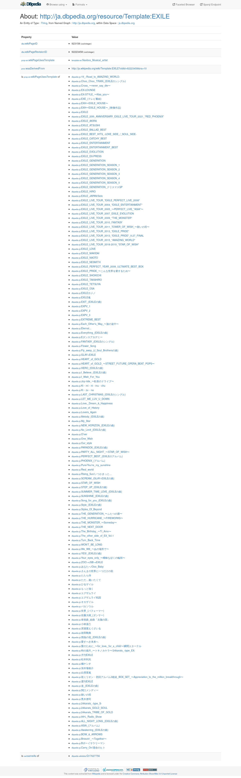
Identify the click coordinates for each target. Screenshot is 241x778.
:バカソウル (83, 606)
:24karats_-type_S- (87, 703)
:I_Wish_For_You (86, 376)
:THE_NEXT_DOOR (87, 527)
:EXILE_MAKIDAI (85, 253)
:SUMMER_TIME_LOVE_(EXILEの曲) (97, 491)
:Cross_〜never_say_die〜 (91, 85)
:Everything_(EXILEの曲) (90, 332)
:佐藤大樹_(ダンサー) (88, 615)
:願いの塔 (81, 694)
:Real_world (83, 469)
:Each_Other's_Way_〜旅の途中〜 (95, 324)
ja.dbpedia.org (127, 23)
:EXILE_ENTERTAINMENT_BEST (95, 147)
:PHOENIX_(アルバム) (88, 460)
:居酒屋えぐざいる (86, 628)
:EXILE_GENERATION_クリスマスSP (97, 187)
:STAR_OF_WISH (86, 482)
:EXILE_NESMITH (86, 262)
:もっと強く (83, 588)
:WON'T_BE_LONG (87, 544)
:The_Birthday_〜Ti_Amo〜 (91, 531)
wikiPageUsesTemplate (38, 60)
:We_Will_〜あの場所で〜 (90, 549)
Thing (44, 23)
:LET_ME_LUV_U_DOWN (90, 399)
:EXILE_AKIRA (84, 121)
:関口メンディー (85, 690)
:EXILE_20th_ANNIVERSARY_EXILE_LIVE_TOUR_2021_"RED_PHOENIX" (118, 116)
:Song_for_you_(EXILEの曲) (92, 500)
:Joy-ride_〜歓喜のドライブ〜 (93, 381)
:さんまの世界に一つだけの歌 (92, 571)
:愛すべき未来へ (85, 641)
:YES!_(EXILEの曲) (87, 553)
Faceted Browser (185, 4)
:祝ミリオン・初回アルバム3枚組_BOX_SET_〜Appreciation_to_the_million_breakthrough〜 (127, 677)
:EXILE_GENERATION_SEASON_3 (96, 173)
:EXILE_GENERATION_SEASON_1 (96, 165)
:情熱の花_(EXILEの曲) (89, 637)
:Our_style (82, 443)
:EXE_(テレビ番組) (86, 98)
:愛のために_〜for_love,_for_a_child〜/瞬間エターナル (106, 646)
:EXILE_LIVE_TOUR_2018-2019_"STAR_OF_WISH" (105, 244)
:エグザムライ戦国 (86, 597)
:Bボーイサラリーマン (88, 743)
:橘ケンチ (81, 663)
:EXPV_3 (81, 315)
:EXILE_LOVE (84, 249)
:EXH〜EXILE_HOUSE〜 (90, 103)
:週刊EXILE (82, 681)
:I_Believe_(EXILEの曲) (89, 372)
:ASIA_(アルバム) (86, 725)
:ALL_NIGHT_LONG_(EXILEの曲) (95, 721)
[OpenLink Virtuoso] (91, 769)
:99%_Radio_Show (87, 716)
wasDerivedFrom (33, 68)
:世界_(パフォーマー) (88, 610)
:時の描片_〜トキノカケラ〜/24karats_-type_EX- (103, 650)
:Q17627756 (86, 756)
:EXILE (80, 112)
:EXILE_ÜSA (83, 288)
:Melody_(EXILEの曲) (88, 416)
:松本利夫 (81, 659)
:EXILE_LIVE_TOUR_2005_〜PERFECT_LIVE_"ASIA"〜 (107, 209)
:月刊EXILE (82, 655)
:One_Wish (82, 438)
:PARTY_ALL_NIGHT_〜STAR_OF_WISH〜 (100, 452)
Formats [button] (80, 4)
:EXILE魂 (81, 297)
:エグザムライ (84, 593)
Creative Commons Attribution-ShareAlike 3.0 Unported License (150, 773)
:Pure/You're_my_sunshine (91, 465)
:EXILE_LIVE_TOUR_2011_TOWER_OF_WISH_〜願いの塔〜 (110, 226)
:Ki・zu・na (83, 390)
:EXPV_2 (81, 310)
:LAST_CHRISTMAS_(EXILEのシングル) (99, 394)
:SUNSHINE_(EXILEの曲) (90, 496)
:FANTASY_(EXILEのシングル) (93, 341)
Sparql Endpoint (212, 4)
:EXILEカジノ (83, 293)
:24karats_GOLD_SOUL (89, 708)
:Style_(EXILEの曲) (87, 504)
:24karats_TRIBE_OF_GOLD (92, 712)
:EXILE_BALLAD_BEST (89, 129)
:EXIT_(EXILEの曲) (87, 301)
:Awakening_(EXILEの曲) (90, 730)
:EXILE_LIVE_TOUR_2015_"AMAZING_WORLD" (103, 240)
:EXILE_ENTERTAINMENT (91, 143)
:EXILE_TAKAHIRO (87, 279)
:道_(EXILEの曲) (85, 685)
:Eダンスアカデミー (87, 337)
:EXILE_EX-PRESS (86, 156)
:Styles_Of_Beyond (87, 509)
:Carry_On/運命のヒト (88, 747)
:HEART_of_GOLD (86, 359)
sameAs (30, 756)
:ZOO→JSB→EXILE (87, 562)
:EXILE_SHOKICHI (86, 275)
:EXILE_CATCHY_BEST (89, 138)
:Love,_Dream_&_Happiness (92, 403)
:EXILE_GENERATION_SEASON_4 (96, 178)
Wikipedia (96, 773)
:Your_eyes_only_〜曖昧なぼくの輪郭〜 (98, 557)
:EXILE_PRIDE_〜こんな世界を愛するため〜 (101, 271)
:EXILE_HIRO (84, 191)
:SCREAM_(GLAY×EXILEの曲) (93, 478)
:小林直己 (81, 624)
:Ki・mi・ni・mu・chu (88, 385)
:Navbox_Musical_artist (90, 60)
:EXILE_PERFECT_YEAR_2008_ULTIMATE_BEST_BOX (107, 266)
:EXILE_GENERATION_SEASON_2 (96, 169)
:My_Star (81, 421)
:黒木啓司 (81, 699)
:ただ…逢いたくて (86, 580)
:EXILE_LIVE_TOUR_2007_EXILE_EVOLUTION (103, 213)
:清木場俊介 (83, 668)
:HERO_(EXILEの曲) (87, 368)
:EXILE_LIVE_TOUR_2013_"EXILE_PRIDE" (100, 231)
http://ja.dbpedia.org (84, 23)
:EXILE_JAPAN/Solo (87, 196)
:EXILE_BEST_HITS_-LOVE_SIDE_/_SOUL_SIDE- (104, 134)
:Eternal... (81, 328)
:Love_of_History (85, 407)
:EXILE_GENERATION (89, 160)
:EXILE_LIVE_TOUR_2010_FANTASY (97, 222)
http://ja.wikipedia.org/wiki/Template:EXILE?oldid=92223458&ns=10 (109, 68)
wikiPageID (29, 43)
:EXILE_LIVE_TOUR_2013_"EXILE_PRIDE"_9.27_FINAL (108, 235)
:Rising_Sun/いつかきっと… (92, 474)
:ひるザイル (83, 584)
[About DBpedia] (30, 4)
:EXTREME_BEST (86, 319)
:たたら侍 (81, 575)
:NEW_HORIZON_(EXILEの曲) (93, 425)
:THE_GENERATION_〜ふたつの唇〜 (97, 513)
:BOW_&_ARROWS (87, 734)
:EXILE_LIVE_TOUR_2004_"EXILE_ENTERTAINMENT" (107, 204)
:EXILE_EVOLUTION (88, 151)
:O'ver (79, 434)
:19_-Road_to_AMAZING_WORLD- (96, 76)
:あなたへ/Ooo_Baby (88, 566)
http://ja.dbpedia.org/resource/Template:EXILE (105, 15)
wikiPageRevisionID (34, 51)
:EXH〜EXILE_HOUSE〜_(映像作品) (96, 107)
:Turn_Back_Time (86, 540)
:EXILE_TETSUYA (86, 284)
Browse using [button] (57, 4)
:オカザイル (83, 602)
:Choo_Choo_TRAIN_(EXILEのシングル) (99, 81)
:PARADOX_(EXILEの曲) (90, 447)
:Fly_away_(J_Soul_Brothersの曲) (95, 350)
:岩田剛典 (81, 632)
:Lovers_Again (84, 412)
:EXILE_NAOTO (85, 257)
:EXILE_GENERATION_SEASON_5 (96, 182)
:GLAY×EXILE (84, 354)
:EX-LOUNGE (83, 90)
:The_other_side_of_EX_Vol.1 (93, 535)
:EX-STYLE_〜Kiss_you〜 (90, 94)
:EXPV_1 (81, 306)
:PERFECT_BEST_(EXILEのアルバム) (97, 456)
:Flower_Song (84, 346)
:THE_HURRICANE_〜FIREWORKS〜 (97, 518)
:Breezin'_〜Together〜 (89, 738)
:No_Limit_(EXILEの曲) (89, 429)
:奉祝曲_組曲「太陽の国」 (91, 619)
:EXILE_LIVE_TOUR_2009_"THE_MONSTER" (102, 218)
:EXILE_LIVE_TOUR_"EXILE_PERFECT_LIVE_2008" (106, 200)
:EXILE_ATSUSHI (86, 125)
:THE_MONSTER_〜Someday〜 (94, 522)
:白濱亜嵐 (81, 672)
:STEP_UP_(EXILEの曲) (89, 487)
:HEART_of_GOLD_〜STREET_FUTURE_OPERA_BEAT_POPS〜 (113, 363)
